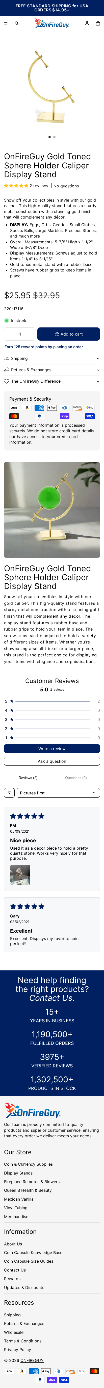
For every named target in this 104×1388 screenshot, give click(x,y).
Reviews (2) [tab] (28, 778)
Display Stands (18, 1173)
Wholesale (13, 1332)
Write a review (52, 748)
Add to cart (72, 334)
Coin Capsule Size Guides (28, 1261)
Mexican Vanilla (19, 1199)
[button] (17, 185)
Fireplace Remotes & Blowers (32, 1181)
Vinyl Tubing (16, 1207)
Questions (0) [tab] (76, 778)
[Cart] (97, 23)
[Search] (16, 23)
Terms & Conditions (22, 1340)
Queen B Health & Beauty (28, 1190)
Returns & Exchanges (31, 369)
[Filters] (9, 793)
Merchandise (16, 1216)
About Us (13, 1243)
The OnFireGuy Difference (36, 381)
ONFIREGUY (32, 1360)
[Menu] (6, 23)
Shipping (19, 358)
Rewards (12, 1278)
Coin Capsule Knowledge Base (33, 1252)
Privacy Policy (17, 1349)
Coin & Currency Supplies (28, 1164)
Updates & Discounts (24, 1287)
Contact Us (15, 1270)
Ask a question (52, 761)
